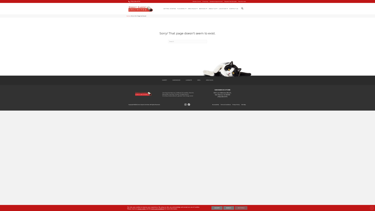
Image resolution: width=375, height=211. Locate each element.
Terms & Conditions (226, 104)
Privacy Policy (236, 104)
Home (128, 16)
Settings (241, 208)
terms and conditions (157, 209)
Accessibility (215, 104)
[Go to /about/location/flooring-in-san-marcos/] (222, 94)
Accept (217, 208)
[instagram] (185, 104)
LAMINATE (189, 80)
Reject (228, 208)
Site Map (243, 104)
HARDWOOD (176, 80)
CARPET (164, 80)
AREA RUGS (209, 80)
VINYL (199, 80)
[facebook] (189, 104)
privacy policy (142, 209)
